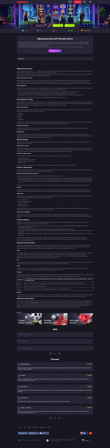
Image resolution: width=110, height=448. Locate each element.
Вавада (34, 71)
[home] (23, 2)
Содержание (42, 427)
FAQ (49, 427)
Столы (29, 427)
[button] (108, 16)
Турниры (35, 427)
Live (25, 427)
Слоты (20, 427)
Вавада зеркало (55, 50)
